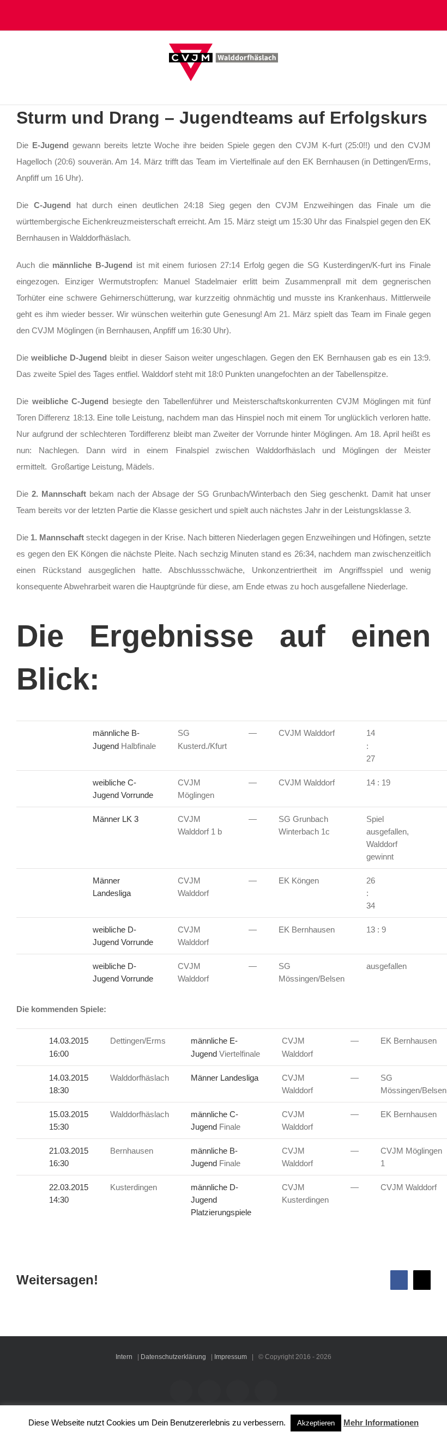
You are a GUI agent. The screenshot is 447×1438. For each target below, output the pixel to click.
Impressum (230, 1357)
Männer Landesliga (224, 1077)
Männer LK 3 (115, 819)
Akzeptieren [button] (316, 1423)
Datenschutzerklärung (173, 1357)
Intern (124, 1357)
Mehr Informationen (381, 1422)
